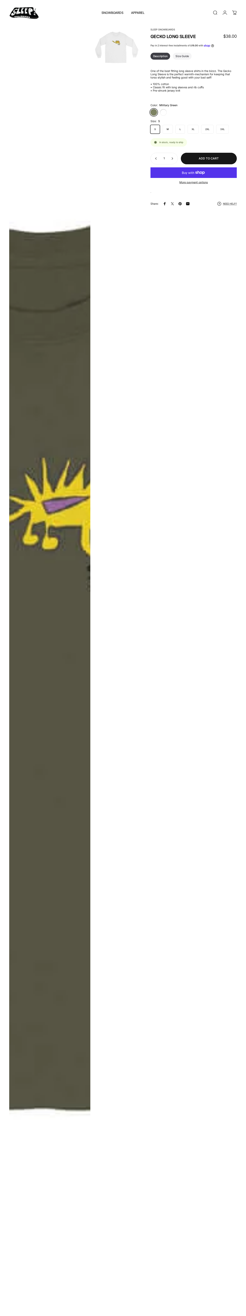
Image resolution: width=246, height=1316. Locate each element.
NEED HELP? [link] (230, 203)
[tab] (160, 56)
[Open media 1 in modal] (49, 668)
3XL (222, 129)
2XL (207, 129)
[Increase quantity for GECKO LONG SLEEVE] (173, 158)
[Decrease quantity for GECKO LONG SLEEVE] (155, 158)
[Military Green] (153, 112)
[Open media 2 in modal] (116, 47)
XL (193, 129)
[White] (163, 112)
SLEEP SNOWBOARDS (162, 29)
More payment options (193, 182)
